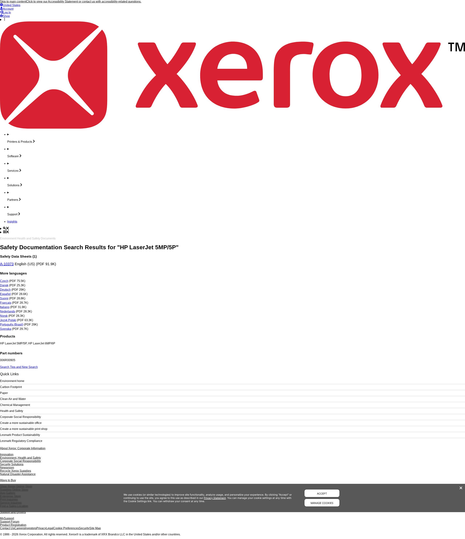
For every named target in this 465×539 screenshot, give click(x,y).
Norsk (4, 315)
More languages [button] (13, 273)
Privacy (41, 528)
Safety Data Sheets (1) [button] (18, 256)
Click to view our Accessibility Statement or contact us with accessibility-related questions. (83, 1)
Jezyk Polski (8, 320)
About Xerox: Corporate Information (22, 448)
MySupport (7, 518)
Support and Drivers (13, 512)
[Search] (232, 228)
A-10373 (7, 264)
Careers (19, 528)
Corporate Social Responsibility (20, 416)
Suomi (4, 298)
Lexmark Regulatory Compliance (21, 440)
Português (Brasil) (11, 324)
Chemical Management (15, 404)
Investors (30, 528)
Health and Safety (11, 410)
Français (5, 302)
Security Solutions (11, 464)
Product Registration (13, 524)
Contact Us (7, 528)
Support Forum (9, 521)
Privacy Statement (215, 497)
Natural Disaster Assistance (18, 474)
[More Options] (232, 19)
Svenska (5, 328)
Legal (49, 528)
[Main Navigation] (232, 232)
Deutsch (5, 289)
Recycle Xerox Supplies (15, 470)
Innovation (6, 454)
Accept (322, 493)
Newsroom (7, 467)
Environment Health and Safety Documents (28, 238)
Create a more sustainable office (21, 422)
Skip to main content (13, 1)
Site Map (95, 528)
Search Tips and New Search (19, 367)
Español (5, 294)
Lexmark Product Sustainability (20, 434)
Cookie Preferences (66, 528)
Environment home (12, 381)
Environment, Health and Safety (20, 457)
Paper (4, 392)
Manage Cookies (322, 503)
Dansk (4, 285)
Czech (4, 280)
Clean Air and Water (13, 398)
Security (84, 528)
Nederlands (7, 311)
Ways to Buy (8, 480)
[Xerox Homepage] (232, 127)
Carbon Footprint (11, 387)
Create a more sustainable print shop (23, 428)
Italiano (4, 307)
